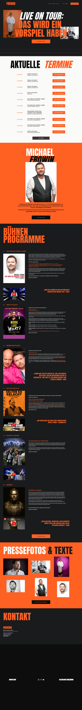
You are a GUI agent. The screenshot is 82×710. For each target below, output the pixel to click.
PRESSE (49, 3)
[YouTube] (66, 3)
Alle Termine (41, 138)
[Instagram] (63, 3)
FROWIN (57, 3)
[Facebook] (64, 3)
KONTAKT (53, 3)
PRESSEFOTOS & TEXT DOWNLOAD (41, 602)
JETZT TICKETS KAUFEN (74, 3)
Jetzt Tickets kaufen (58, 74)
